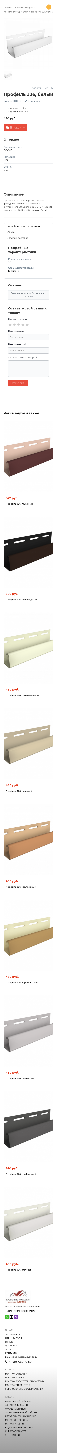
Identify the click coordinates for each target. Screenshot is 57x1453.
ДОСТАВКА (11, 1345)
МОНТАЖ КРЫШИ (14, 1377)
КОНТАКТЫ (11, 1353)
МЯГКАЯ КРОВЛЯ (14, 1424)
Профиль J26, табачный (19, 503)
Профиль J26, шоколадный (21, 599)
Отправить (18, 383)
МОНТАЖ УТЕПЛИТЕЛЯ (17, 1385)
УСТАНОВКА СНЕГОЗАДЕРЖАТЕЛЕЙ (24, 1389)
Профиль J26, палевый (19, 791)
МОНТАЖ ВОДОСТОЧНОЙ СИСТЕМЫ (24, 1381)
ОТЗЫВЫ (10, 1342)
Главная (8, 7)
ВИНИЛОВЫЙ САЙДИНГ (18, 1401)
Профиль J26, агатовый (19, 1269)
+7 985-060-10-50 (20, 1361)
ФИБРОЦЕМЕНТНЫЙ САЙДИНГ (22, 1412)
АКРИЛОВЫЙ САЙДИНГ (18, 1405)
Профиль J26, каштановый (21, 887)
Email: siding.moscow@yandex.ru (21, 1357)
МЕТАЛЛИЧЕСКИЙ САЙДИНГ (20, 1416)
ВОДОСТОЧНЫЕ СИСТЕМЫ (19, 1427)
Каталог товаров (24, 7)
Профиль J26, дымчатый (20, 1078)
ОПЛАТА (9, 1349)
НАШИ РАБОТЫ (13, 1338)
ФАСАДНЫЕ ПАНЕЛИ (16, 1409)
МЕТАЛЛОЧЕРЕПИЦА (16, 1420)
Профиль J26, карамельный (22, 982)
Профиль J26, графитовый (21, 1174)
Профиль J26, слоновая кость (22, 695)
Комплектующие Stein (16, 12)
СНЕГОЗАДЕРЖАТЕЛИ (16, 1431)
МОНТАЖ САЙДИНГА (16, 1374)
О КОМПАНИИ (12, 1334)
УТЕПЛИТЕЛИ (12, 1435)
